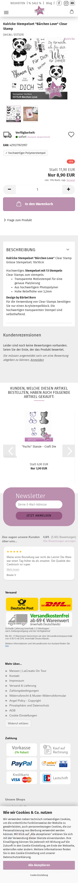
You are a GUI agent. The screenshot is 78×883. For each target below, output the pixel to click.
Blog (49, 3)
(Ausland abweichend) (38, 137)
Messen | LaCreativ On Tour (27, 670)
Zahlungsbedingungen (24, 690)
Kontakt (14, 675)
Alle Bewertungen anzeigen (59, 541)
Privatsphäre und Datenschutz (29, 705)
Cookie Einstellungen (23, 715)
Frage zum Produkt (19, 220)
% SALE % (34, 3)
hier (7, 646)
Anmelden (37, 360)
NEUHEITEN (17, 3)
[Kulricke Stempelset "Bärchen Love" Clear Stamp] (39, 68)
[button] (9, 189)
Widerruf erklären (18, 723)
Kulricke (69, 39)
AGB (12, 710)
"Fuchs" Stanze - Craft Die (39, 446)
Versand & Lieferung (22, 685)
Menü (6, 12)
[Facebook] (59, 3)
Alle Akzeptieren (39, 865)
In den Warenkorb (39, 204)
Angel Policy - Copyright (25, 700)
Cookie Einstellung (39, 875)
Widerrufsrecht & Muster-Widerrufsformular (37, 695)
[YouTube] (72, 3)
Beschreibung (20, 249)
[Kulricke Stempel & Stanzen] (39, 10)
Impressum (16, 680)
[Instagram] (65, 3)
